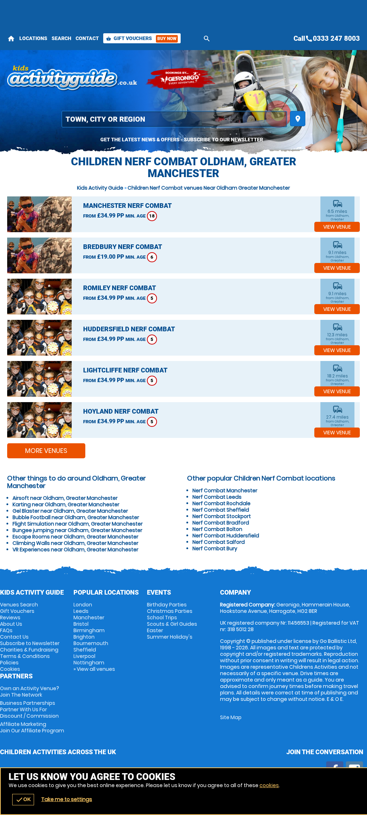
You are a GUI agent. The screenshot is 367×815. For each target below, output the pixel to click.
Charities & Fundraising (29, 649)
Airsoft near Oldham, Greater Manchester (65, 498)
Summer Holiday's (169, 636)
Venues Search (19, 604)
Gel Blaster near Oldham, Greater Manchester (70, 510)
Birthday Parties (167, 604)
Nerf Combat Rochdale (221, 503)
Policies (9, 662)
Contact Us (14, 636)
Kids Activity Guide (100, 187)
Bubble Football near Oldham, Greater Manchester (76, 517)
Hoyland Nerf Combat (120, 411)
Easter (155, 630)
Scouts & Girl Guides (172, 624)
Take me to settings (66, 799)
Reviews (10, 617)
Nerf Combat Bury (214, 548)
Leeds (81, 611)
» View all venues (94, 669)
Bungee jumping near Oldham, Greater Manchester (77, 530)
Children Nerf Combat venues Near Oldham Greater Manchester (209, 187)
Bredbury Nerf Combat (122, 246)
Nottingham (88, 662)
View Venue (337, 226)
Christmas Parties (169, 611)
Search (61, 38)
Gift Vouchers (141, 38)
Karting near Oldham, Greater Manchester (66, 504)
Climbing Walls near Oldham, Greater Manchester (75, 543)
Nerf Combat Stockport (221, 516)
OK (23, 800)
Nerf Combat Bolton (217, 529)
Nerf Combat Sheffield (220, 509)
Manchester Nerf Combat (127, 205)
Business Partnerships (29, 709)
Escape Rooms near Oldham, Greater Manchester (75, 536)
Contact (87, 38)
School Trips (162, 617)
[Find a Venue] (174, 119)
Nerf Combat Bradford (220, 522)
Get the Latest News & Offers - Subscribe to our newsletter (181, 139)
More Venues (46, 450)
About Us (11, 624)
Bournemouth (90, 643)
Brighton (84, 636)
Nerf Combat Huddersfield (225, 535)
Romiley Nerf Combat (119, 288)
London (82, 604)
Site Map (231, 717)
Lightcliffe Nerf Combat (125, 370)
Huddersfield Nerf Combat (129, 329)
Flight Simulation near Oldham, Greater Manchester (78, 523)
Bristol (81, 624)
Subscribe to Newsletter (29, 643)
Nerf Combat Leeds (217, 497)
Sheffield (84, 649)
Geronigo (181, 79)
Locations (33, 38)
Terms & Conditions (25, 656)
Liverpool (84, 656)
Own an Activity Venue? (29, 691)
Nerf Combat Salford (218, 542)
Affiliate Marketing (32, 727)
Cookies (10, 669)
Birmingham (89, 630)
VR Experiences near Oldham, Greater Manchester (75, 549)
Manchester (88, 617)
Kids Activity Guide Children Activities (72, 79)
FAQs (6, 630)
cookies (269, 785)
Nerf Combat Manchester (224, 490)
